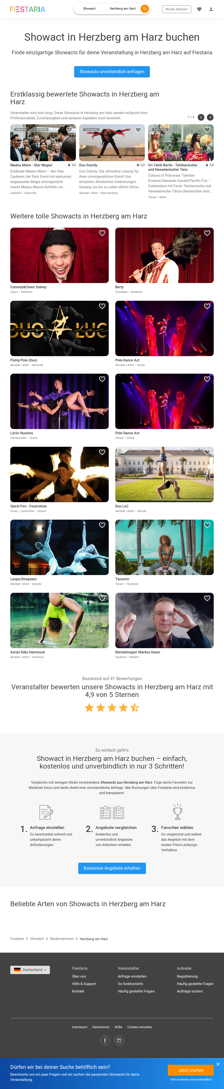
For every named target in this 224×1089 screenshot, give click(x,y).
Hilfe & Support (84, 984)
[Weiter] (210, 117)
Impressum (79, 1027)
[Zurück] (201, 117)
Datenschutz (101, 1027)
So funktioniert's (130, 984)
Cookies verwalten (139, 1027)
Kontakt (78, 991)
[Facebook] (105, 1040)
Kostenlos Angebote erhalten (112, 868)
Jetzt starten (190, 1070)
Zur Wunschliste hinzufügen (69, 130)
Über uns (79, 976)
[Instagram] (119, 1040)
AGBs (118, 1027)
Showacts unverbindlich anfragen (112, 72)
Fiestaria (17, 939)
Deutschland (33, 970)
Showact (37, 939)
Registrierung (187, 976)
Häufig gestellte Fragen (136, 991)
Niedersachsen (62, 939)
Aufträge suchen (190, 991)
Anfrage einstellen (132, 976)
